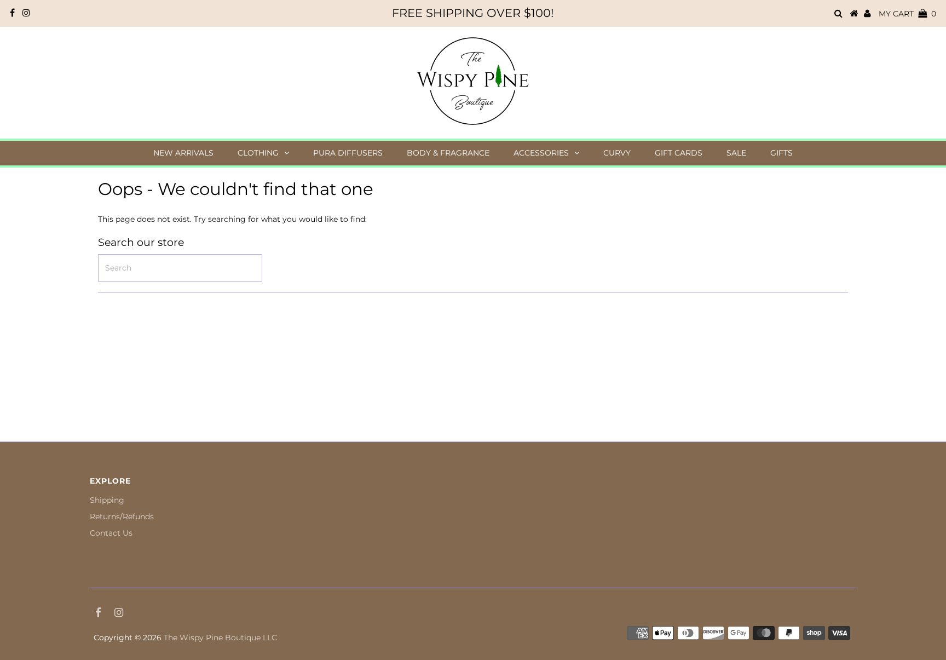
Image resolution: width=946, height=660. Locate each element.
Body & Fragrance (448, 153)
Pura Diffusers (348, 153)
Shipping (107, 500)
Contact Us (111, 533)
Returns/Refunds (122, 516)
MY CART (907, 14)
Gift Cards (678, 153)
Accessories (541, 153)
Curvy (617, 153)
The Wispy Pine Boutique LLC (220, 637)
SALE (736, 153)
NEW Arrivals (183, 153)
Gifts (781, 153)
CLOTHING (258, 153)
